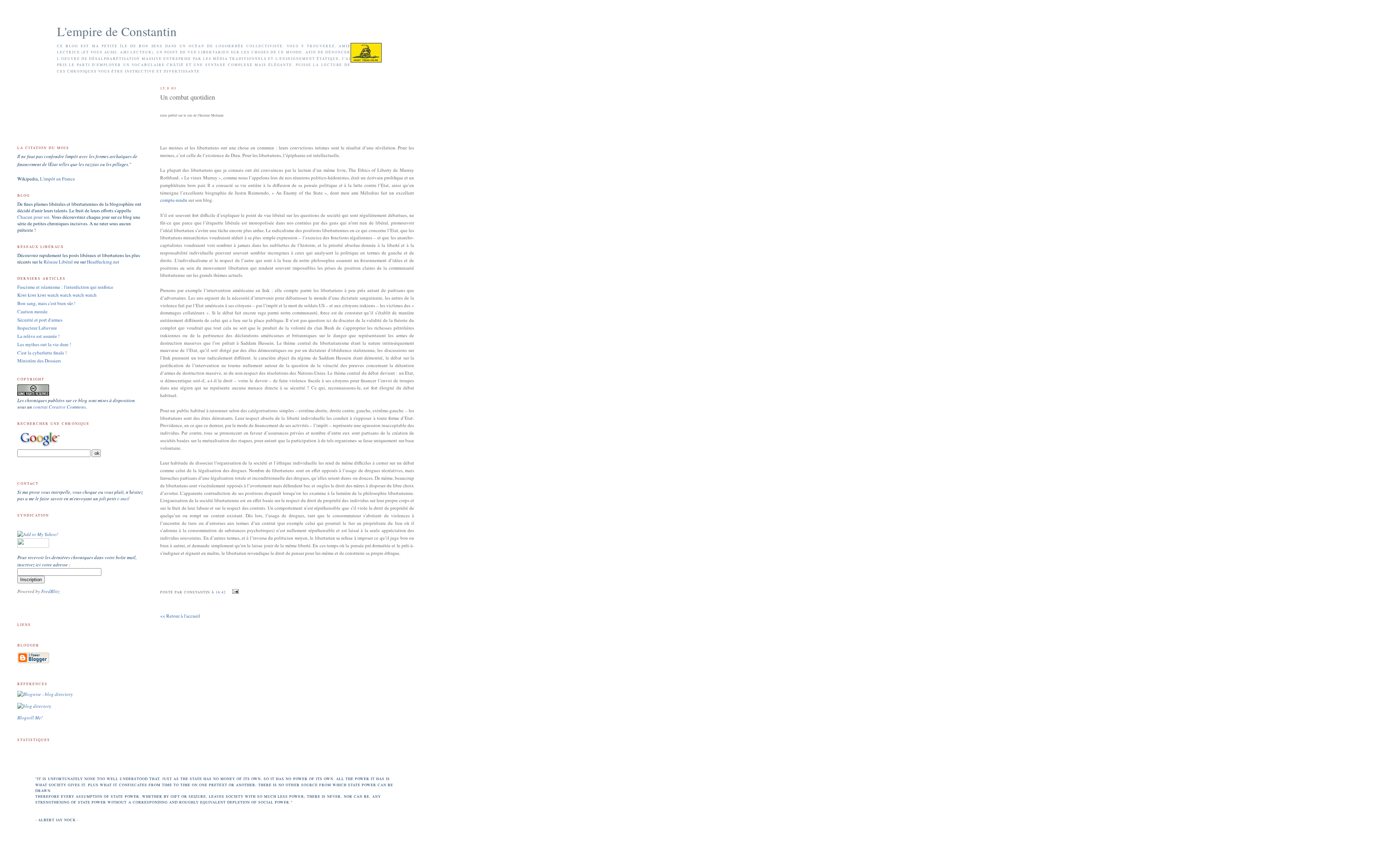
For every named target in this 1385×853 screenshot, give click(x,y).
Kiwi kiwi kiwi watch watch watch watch (57, 295)
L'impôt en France (57, 178)
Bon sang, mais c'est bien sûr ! (46, 303)
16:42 (221, 592)
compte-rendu (173, 200)
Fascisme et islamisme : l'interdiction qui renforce (65, 287)
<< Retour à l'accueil (180, 616)
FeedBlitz (50, 591)
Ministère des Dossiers (39, 360)
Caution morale (32, 311)
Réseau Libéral (58, 261)
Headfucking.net (103, 261)
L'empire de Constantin (117, 31)
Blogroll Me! (30, 717)
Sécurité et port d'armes (39, 320)
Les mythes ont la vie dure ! (44, 344)
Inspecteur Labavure (37, 328)
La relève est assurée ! (38, 336)
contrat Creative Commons (59, 407)
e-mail (123, 498)
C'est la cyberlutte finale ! (42, 352)
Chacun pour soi (33, 217)
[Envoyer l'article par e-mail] (234, 591)
